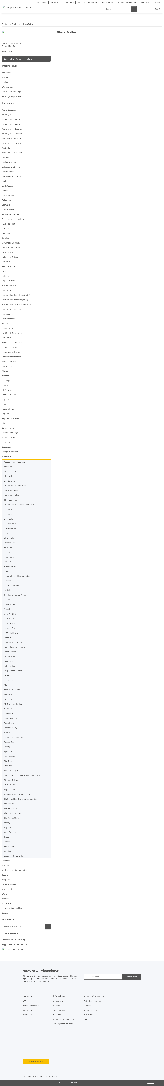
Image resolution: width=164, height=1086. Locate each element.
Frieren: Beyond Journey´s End (17, 576)
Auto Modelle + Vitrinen (12, 152)
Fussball (7, 580)
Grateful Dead (10, 604)
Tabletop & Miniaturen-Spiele (14, 870)
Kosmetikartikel (8, 328)
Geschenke (6, 238)
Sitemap (87, 1005)
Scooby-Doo (9, 742)
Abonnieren (132, 977)
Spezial (5, 913)
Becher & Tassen (9, 162)
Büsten (5, 190)
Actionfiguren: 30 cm (11, 119)
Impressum (27, 1015)
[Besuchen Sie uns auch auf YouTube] (31, 1070)
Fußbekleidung (8, 224)
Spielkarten (7, 456)
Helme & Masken (9, 266)
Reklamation (56, 2)
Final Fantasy (9, 557)
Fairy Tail (8, 547)
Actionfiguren (8, 114)
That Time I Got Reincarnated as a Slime (21, 799)
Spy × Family (9, 756)
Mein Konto (146, 2)
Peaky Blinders (10, 718)
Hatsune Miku (10, 623)
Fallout (7, 552)
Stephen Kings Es (11, 770)
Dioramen (6, 205)
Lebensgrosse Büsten (11, 352)
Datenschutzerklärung (67, 976)
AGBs (25, 1001)
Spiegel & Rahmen (10, 451)
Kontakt (5, 77)
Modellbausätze (9, 361)
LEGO (6, 675)
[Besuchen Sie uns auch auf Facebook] (25, 1070)
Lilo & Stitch (9, 680)
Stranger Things (11, 780)
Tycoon (7, 837)
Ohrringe (6, 380)
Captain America (11, 490)
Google (87, 1019)
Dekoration (6, 200)
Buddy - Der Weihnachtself (15, 485)
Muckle (5, 371)
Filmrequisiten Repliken (12, 908)
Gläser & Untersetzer (11, 247)
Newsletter (88, 1015)
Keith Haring (9, 666)
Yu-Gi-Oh (8, 851)
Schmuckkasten (8, 437)
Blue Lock (8, 476)
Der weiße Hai (10, 523)
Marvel (7, 685)
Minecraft (8, 694)
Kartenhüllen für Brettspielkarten (16, 304)
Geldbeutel (7, 233)
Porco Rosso (9, 723)
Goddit (7, 599)
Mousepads (7, 366)
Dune (6, 533)
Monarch (8, 699)
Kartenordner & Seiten (11, 309)
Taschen (5, 875)
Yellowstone (9, 846)
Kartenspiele (7, 314)
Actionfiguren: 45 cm (11, 124)
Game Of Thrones (11, 585)
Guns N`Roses (10, 614)
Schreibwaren (8, 442)
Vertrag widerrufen (36, 1061)
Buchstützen (7, 186)
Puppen (5, 399)
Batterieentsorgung (92, 1001)
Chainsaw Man (10, 500)
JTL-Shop (151, 1083)
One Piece (8, 713)
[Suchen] (134, 9)
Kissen (5, 323)
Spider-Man (9, 751)
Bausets (5, 157)
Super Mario (9, 789)
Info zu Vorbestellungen (88, 2)
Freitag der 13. (10, 566)
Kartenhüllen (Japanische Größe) (16, 295)
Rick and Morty (10, 728)
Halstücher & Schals (10, 257)
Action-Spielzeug (9, 110)
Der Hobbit (8, 519)
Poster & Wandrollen (11, 394)
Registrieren (107, 2)
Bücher (5, 181)
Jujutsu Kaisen (10, 652)
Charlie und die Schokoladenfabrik (19, 504)
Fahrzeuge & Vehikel (10, 214)
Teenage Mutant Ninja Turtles (17, 794)
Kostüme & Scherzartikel (12, 333)
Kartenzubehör (8, 319)
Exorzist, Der (9, 542)
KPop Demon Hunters (13, 671)
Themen (5, 898)
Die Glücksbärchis (11, 528)
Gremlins (8, 609)
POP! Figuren (7, 390)
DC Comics (8, 514)
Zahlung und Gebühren (127, 2)
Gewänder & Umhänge (12, 243)
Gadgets (5, 228)
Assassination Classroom (14, 462)
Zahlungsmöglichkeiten (12, 96)
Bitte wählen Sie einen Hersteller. (18, 59)
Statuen (5, 865)
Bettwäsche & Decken (11, 167)
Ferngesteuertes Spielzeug (13, 219)
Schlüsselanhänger (10, 432)
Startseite (69, 2)
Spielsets (6, 860)
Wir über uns (7, 87)
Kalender (6, 276)
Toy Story (8, 827)
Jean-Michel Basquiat (13, 642)
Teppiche (6, 879)
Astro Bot (8, 466)
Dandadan (8, 509)
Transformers (10, 832)
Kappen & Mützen (10, 281)
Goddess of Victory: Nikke (15, 595)
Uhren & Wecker (9, 884)
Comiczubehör (8, 195)
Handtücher (7, 262)
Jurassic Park (9, 656)
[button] (141, 9)
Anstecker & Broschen (11, 143)
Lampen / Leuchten (10, 347)
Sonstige (7, 747)
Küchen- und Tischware (12, 342)
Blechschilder (8, 171)
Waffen (5, 894)
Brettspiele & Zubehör (11, 176)
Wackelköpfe (7, 889)
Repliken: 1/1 (7, 413)
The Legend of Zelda (13, 813)
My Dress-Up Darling (13, 704)
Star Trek (8, 761)
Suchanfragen (8, 82)
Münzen (5, 375)
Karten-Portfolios (9, 285)
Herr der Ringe (10, 628)
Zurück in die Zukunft (13, 856)
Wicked (7, 841)
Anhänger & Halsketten (12, 138)
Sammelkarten (8, 428)
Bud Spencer (9, 481)
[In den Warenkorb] (48, 926)
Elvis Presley (9, 538)
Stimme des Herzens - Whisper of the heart (22, 775)
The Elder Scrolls (11, 808)
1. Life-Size (6, 903)
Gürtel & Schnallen (10, 252)
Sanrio (7, 732)
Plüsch (5, 385)
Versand (54, 1076)
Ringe (4, 423)
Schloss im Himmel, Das (14, 737)
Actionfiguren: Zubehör (12, 129)
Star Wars (8, 765)
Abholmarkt (42, 2)
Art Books (6, 148)
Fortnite (7, 561)
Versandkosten (90, 1010)
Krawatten (6, 338)
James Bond (9, 637)
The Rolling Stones (12, 818)
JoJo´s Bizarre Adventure (14, 647)
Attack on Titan (10, 471)
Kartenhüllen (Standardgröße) (15, 300)
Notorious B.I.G (10, 709)
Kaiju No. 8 (8, 661)
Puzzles (5, 404)
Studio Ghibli (9, 784)
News (157, 2)
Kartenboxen (7, 290)
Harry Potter (9, 618)
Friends (7, 571)
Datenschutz (28, 1010)
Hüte (4, 271)
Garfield (7, 590)
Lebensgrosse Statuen (11, 356)
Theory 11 (8, 822)
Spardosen (6, 447)
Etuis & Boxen (8, 209)
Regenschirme (8, 409)
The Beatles (9, 803)
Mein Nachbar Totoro (13, 690)
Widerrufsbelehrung (31, 1005)
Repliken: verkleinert (11, 418)
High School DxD (11, 633)
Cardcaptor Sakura (12, 495)
